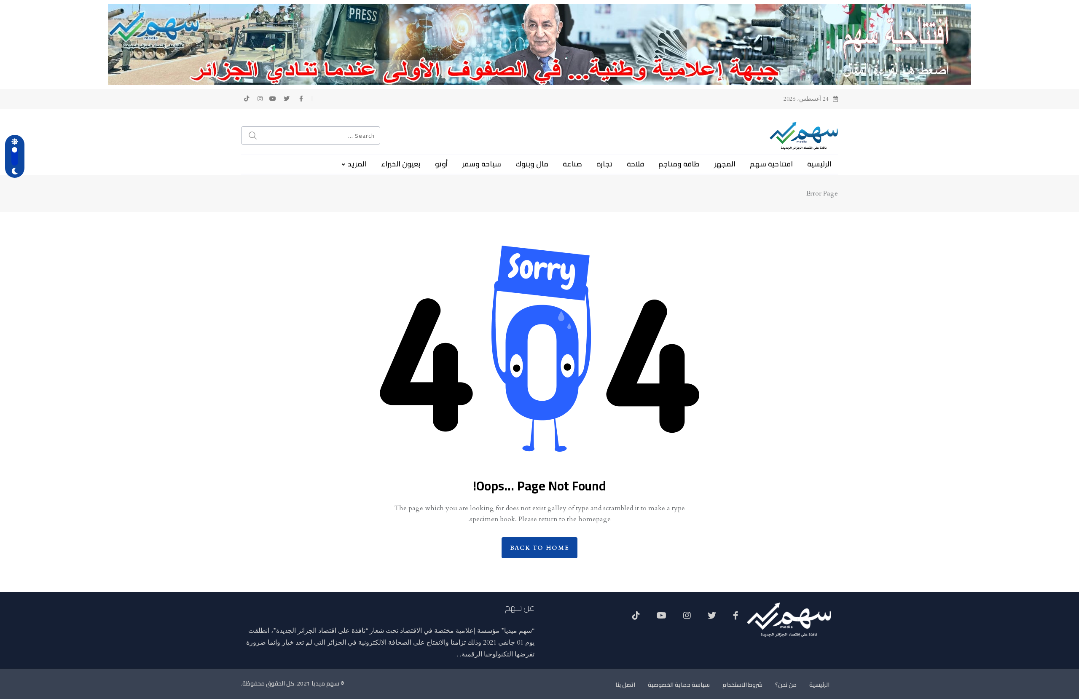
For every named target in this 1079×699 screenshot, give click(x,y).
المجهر (724, 164)
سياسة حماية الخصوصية (679, 684)
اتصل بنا (625, 684)
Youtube (661, 618)
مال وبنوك (531, 164)
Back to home (539, 548)
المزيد (357, 164)
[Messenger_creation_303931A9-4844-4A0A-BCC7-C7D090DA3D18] (539, 43)
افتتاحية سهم (771, 164)
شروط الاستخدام (742, 684)
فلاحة (635, 164)
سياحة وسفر (481, 164)
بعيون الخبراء (401, 164)
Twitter (712, 618)
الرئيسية (819, 164)
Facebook (736, 618)
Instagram (687, 618)
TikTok (636, 618)
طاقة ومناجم (679, 164)
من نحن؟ (786, 684)
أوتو (441, 164)
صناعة (572, 164)
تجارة (604, 164)
